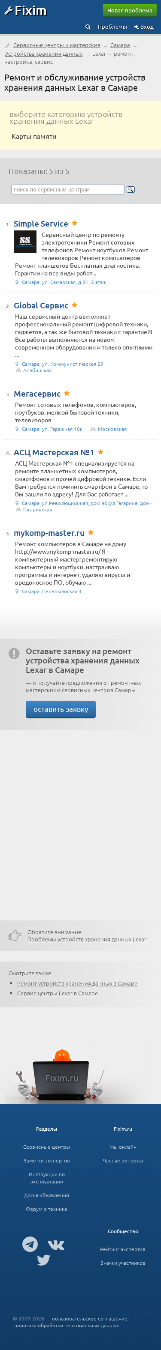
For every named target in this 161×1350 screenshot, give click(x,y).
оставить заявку (60, 708)
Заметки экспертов (47, 1160)
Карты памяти (34, 135)
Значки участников (123, 1262)
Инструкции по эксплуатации (47, 1178)
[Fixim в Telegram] (30, 1244)
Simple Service (41, 223)
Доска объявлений (46, 1195)
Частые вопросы (123, 1160)
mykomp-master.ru (49, 532)
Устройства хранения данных (43, 53)
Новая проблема (129, 10)
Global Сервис (41, 305)
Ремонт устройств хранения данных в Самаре (77, 983)
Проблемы (112, 26)
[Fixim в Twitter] (43, 1260)
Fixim (31, 10)
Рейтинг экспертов (123, 1248)
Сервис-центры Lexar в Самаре (57, 993)
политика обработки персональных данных (66, 1325)
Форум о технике (46, 1208)
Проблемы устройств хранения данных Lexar (86, 939)
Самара (120, 45)
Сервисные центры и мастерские (56, 45)
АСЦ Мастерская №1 (54, 452)
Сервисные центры (46, 1146)
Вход (146, 26)
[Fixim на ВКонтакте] (56, 1244)
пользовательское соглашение (90, 1318)
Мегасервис (37, 393)
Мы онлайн (123, 1146)
